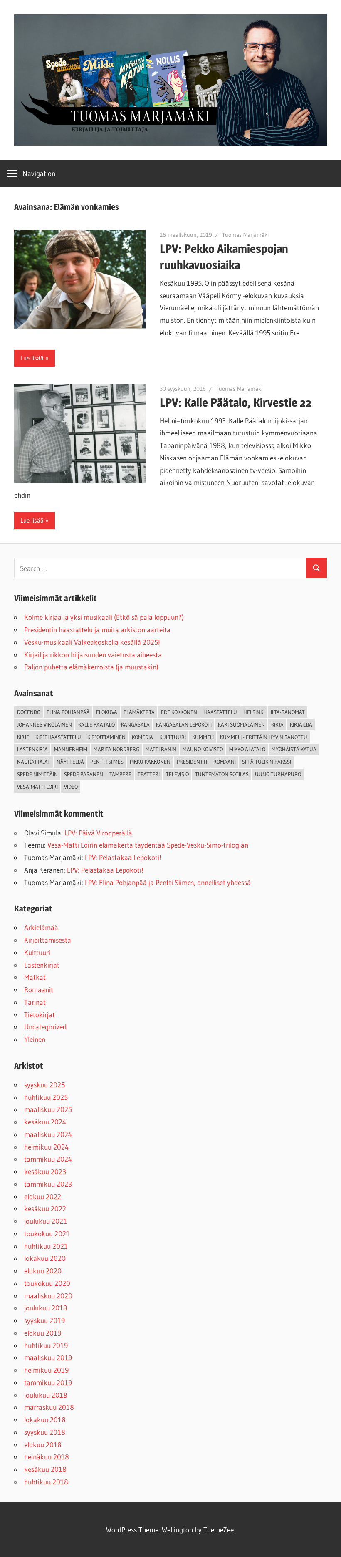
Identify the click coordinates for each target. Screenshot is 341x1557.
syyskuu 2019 (44, 1320)
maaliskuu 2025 (48, 1109)
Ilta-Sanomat (288, 712)
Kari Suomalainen (241, 724)
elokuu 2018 (43, 1444)
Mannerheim (70, 749)
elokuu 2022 (42, 1196)
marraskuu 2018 (49, 1407)
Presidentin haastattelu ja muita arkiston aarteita (97, 629)
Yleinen (34, 1039)
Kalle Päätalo (96, 724)
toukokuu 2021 (47, 1233)
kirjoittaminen (106, 737)
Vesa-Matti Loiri (37, 786)
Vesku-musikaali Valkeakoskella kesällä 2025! (92, 642)
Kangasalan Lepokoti (184, 724)
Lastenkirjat (41, 965)
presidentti (192, 761)
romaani (224, 761)
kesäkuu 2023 (45, 1171)
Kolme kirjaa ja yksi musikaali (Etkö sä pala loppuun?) (104, 617)
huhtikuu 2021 (46, 1246)
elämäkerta (139, 712)
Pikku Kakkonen (150, 761)
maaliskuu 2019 (48, 1357)
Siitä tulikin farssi (266, 761)
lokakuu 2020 (45, 1258)
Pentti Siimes (107, 761)
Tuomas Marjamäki (245, 235)
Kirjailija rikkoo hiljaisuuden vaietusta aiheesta (93, 654)
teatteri (149, 774)
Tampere (120, 774)
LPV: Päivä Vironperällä (98, 832)
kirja (277, 724)
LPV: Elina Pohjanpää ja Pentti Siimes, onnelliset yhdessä (168, 882)
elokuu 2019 (42, 1332)
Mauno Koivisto (203, 749)
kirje (23, 737)
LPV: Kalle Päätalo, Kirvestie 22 (235, 402)
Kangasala (135, 724)
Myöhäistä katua (294, 749)
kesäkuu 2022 (45, 1208)
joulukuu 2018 (45, 1395)
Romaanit (38, 989)
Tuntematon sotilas (222, 774)
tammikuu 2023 (48, 1184)
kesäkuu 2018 (45, 1469)
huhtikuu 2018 (46, 1481)
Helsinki (253, 712)
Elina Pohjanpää (68, 712)
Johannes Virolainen (44, 724)
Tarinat (35, 1002)
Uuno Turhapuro (278, 774)
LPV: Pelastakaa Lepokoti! (123, 857)
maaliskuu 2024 (48, 1134)
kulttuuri (172, 737)
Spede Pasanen (83, 774)
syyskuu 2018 (44, 1432)
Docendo (28, 712)
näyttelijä (70, 761)
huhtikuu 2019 (46, 1345)
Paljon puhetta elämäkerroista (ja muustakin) (91, 666)
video (71, 786)
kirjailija (301, 724)
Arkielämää (41, 927)
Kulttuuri (37, 952)
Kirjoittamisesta (47, 940)
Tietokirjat (39, 1014)
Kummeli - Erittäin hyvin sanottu (263, 737)
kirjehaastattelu (58, 737)
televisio (177, 774)
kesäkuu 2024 (45, 1121)
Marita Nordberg (116, 749)
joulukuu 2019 (45, 1307)
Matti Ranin (161, 749)
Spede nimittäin (37, 774)
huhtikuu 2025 (46, 1097)
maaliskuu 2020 (48, 1295)
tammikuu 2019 (48, 1382)
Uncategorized (45, 1026)
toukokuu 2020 (47, 1283)
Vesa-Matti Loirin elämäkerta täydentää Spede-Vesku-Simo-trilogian (147, 844)
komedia (142, 737)
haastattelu (220, 712)
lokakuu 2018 (45, 1419)
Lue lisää (32, 358)
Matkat (35, 977)
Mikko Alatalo (247, 749)
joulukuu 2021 (45, 1221)
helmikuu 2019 (46, 1370)
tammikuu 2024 (48, 1159)
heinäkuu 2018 (46, 1456)
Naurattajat (33, 761)
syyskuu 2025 (44, 1084)
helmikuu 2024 (46, 1146)
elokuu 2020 (43, 1270)
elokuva (106, 712)
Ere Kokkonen (179, 712)
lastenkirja (32, 749)
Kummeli (203, 737)
